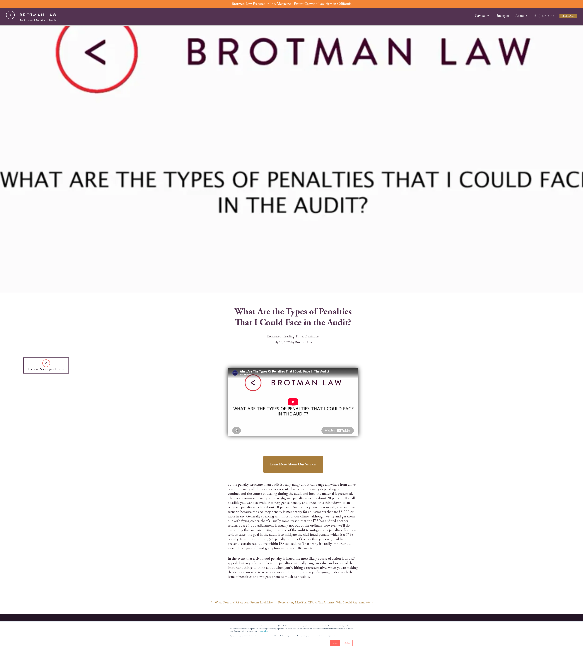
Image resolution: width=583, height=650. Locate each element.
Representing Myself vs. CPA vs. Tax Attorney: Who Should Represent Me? (324, 603)
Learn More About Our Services (293, 464)
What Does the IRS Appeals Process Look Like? (244, 603)
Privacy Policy (263, 631)
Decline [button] (347, 643)
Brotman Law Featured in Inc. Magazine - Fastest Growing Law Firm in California (291, 3)
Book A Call (568, 16)
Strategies (502, 16)
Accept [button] (335, 643)
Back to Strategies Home (46, 369)
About (520, 16)
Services (480, 16)
